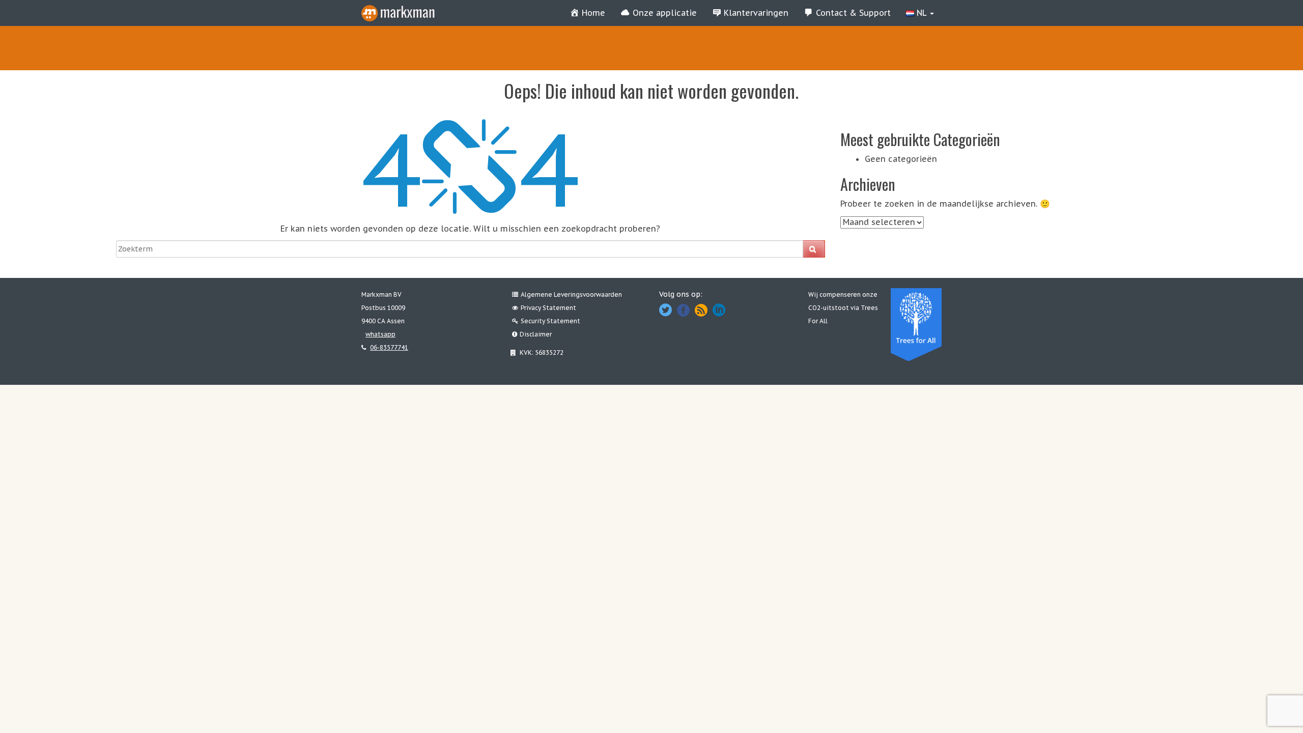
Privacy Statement (548, 308)
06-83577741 (389, 347)
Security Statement (550, 321)
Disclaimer (536, 334)
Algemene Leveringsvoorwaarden (571, 294)
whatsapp (380, 334)
